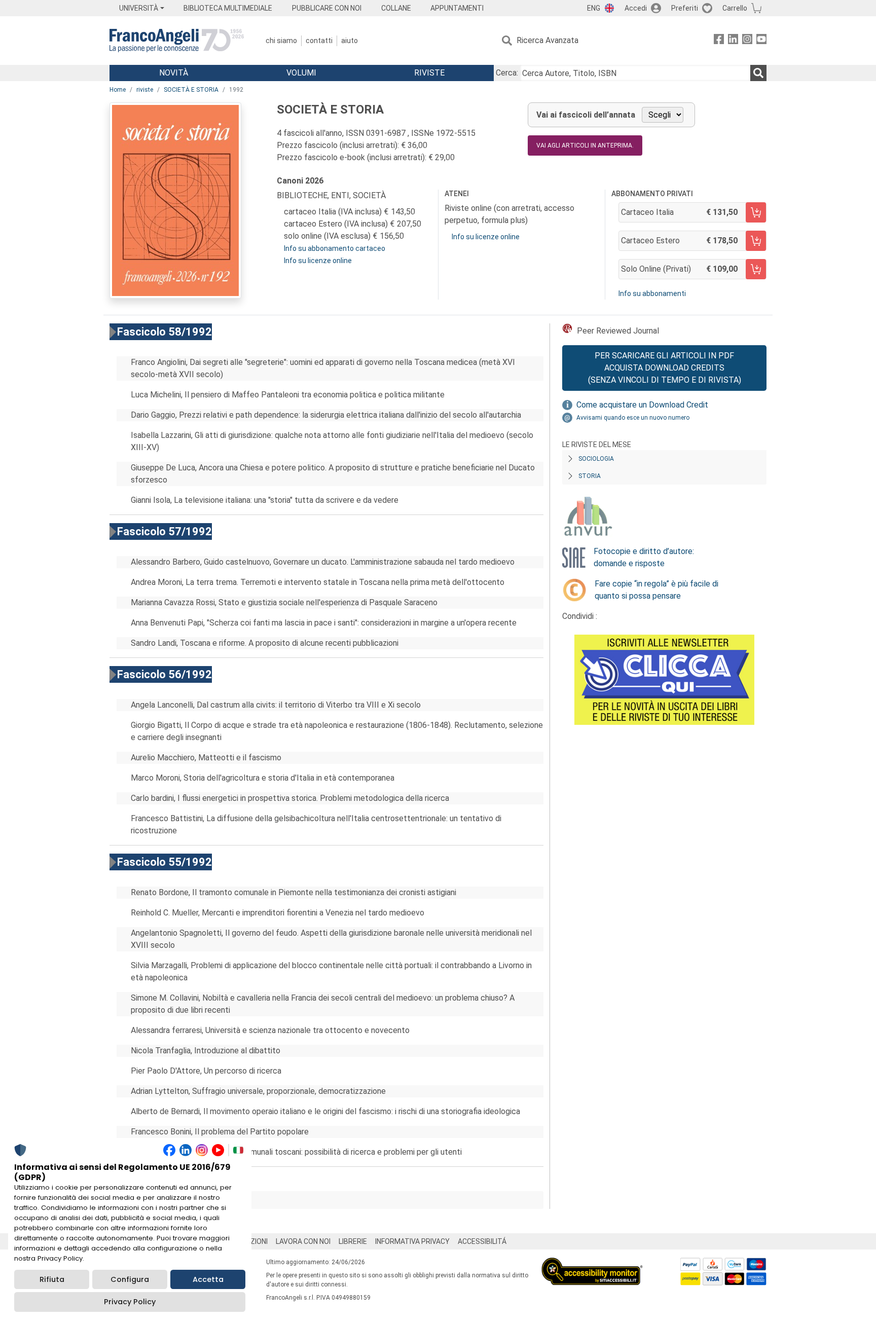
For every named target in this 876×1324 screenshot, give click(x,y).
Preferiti (684, 8)
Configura (130, 1279)
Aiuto (349, 40)
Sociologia (596, 458)
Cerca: (507, 73)
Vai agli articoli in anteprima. (585, 145)
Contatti (319, 40)
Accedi (636, 8)
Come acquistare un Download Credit (642, 405)
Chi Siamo (281, 40)
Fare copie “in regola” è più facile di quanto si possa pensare (656, 590)
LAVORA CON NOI (303, 1241)
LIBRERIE (353, 1241)
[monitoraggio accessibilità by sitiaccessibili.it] (592, 1263)
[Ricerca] (758, 73)
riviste (144, 89)
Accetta (208, 1279)
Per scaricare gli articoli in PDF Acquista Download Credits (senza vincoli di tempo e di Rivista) (664, 368)
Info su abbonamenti (652, 293)
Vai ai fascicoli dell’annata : (185, 1200)
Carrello (734, 8)
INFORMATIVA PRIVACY (412, 1241)
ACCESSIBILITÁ (482, 1241)
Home (118, 89)
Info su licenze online (318, 260)
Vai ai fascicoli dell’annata (585, 115)
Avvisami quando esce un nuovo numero (632, 417)
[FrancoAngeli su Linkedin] (733, 41)
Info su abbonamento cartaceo (334, 248)
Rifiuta (52, 1279)
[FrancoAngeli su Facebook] (719, 41)
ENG (593, 8)
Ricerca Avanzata (547, 40)
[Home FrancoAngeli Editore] (177, 40)
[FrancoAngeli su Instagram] (747, 41)
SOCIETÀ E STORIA (191, 89)
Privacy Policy (130, 1302)
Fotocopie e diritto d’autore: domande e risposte (644, 557)
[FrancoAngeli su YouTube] (761, 41)
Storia (589, 476)
